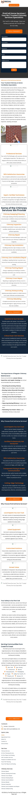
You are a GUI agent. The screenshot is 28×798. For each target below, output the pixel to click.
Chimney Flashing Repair (14, 268)
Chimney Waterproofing (14, 291)
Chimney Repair (14, 235)
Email (3, 54)
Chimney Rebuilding (14, 299)
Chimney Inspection (14, 225)
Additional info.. (5, 60)
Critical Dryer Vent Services (14, 336)
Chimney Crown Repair (14, 278)
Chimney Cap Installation (14, 245)
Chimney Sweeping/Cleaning (14, 214)
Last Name (5, 42)
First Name (5, 36)
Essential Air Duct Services (14, 319)
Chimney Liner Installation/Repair (14, 258)
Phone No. (4, 48)
